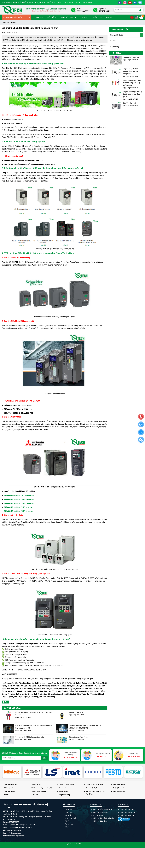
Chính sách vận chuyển (100, 812)
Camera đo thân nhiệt (131, 57)
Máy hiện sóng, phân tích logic (95, 791)
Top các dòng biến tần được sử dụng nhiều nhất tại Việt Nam (29, 164)
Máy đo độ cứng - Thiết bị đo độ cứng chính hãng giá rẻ (132, 94)
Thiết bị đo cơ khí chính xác (94, 784)
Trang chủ (6, 22)
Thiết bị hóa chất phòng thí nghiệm (42, 788)
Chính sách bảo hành (100, 821)
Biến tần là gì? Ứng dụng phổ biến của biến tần (23, 160)
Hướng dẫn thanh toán (127, 812)
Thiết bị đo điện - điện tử (66, 784)
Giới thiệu (68, 812)
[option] (22, 772)
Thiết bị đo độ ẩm (9, 788)
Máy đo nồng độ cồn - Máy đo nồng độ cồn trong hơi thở (131, 71)
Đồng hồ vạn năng (64, 795)
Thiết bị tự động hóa (10, 784)
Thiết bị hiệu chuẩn (119, 791)
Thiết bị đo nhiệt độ (119, 784)
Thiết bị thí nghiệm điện (38, 791)
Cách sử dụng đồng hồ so (78, 737)
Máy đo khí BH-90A (76, 712)
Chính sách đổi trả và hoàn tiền (103, 818)
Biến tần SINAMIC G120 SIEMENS (17, 405)
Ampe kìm (34, 795)
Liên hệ (67, 827)
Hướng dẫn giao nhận (127, 815)
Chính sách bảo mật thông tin (102, 809)
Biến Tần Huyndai (129, 103)
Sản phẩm (68, 815)
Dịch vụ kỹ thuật (116, 35)
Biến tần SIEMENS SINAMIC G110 (17, 409)
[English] (137, 17)
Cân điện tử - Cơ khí (92, 788)
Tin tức (13, 22)
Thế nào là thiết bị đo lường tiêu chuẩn (29, 737)
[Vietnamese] (132, 17)
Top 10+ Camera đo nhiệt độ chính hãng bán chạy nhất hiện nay (132, 82)
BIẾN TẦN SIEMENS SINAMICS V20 (18, 413)
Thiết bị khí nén (36, 784)
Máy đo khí (62, 788)
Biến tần (6, 795)
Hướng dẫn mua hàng (127, 809)
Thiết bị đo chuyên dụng (120, 788)
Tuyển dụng (114, 47)
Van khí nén (89, 794)
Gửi (44, 758)
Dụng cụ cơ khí (63, 791)
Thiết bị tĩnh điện (9, 791)
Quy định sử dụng (98, 815)
